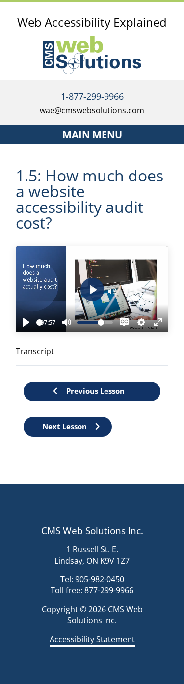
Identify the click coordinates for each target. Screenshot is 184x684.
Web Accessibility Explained (92, 22)
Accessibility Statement (92, 639)
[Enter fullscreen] (158, 322)
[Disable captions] (124, 322)
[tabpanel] (92, 301)
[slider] (39, 322)
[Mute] (67, 322)
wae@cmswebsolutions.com (92, 110)
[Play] (26, 322)
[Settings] (141, 322)
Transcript (35, 351)
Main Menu (92, 134)
